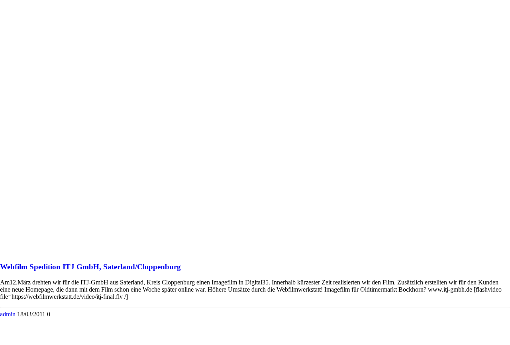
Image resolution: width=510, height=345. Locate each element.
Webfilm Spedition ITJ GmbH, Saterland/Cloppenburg (90, 267)
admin (8, 314)
